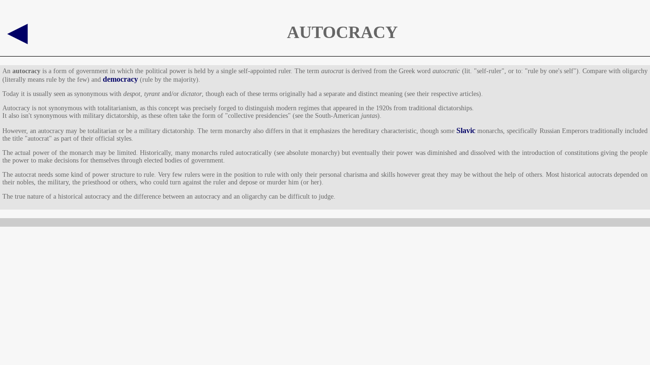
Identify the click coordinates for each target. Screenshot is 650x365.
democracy (120, 79)
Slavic (465, 130)
